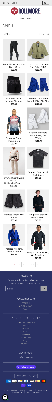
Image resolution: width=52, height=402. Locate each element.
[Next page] (38, 264)
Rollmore (14, 390)
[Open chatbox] (5, 397)
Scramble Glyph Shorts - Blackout (13, 99)
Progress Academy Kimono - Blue (14, 250)
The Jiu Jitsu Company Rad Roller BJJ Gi (38, 65)
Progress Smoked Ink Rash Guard (38, 173)
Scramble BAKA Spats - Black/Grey (14, 65)
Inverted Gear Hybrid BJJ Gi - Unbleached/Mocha (14, 180)
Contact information (33, 392)
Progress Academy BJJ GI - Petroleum (38, 253)
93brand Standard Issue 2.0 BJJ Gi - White (38, 135)
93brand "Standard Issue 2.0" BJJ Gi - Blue (38, 99)
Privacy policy (42, 390)
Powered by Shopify (26, 390)
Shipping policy (17, 392)
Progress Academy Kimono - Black (38, 216)
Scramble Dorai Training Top (13, 139)
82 (32, 264)
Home (22, 19)
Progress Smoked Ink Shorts (14, 216)
